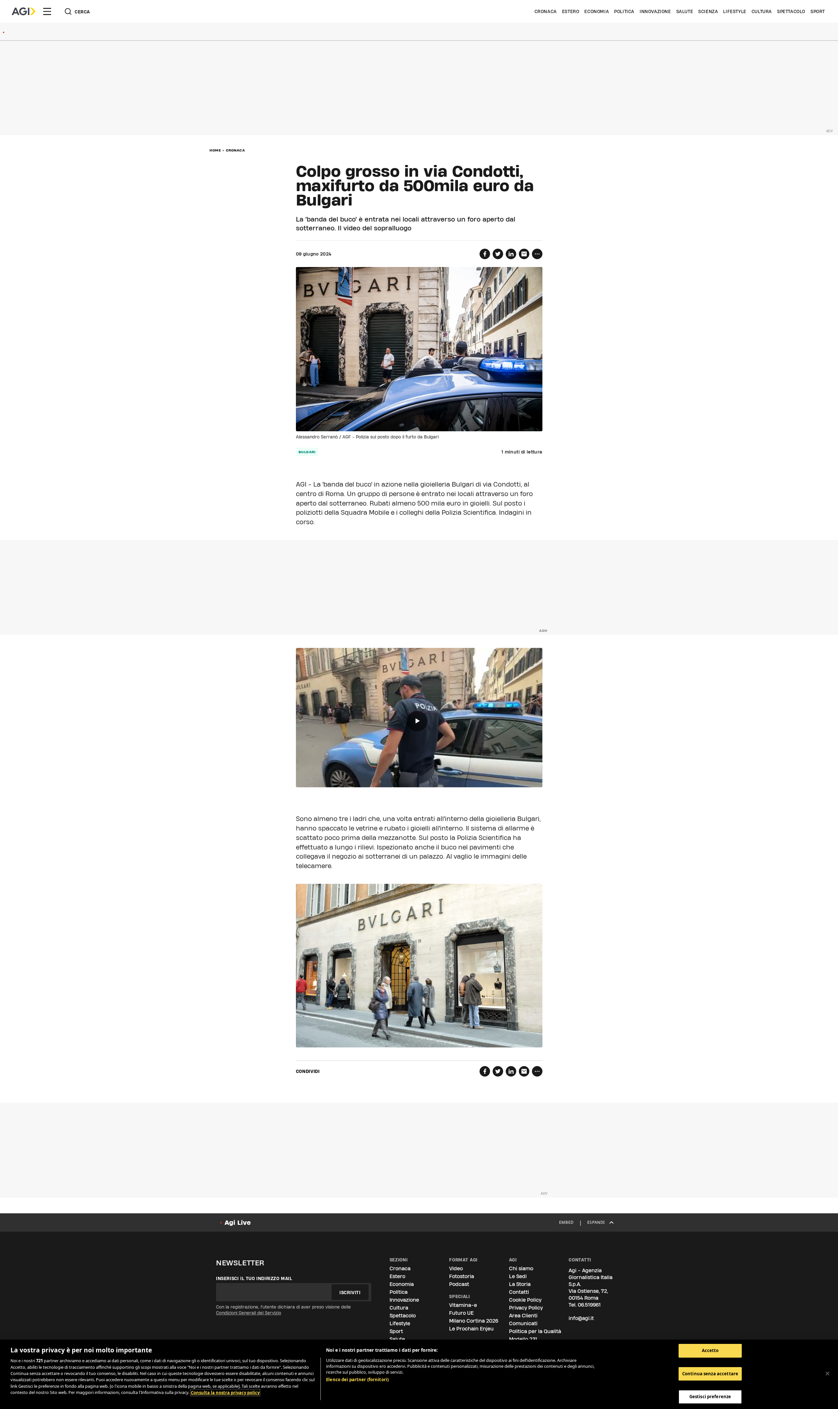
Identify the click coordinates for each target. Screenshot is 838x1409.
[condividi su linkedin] (511, 254)
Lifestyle (734, 11)
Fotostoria (461, 1276)
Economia (596, 11)
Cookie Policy (525, 1300)
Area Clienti (523, 1315)
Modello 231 (523, 1339)
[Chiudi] (827, 1373)
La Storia (520, 1284)
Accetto (710, 1350)
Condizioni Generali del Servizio (248, 1312)
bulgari (307, 452)
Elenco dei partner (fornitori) (357, 1379)
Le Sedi (518, 1276)
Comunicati (523, 1323)
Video (456, 1268)
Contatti (519, 1292)
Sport (818, 11)
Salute (684, 11)
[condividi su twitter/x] (498, 254)
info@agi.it (581, 1318)
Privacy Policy (526, 1308)
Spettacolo (791, 11)
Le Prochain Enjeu (471, 1329)
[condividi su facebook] (485, 254)
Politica (624, 11)
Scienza (708, 11)
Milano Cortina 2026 (473, 1321)
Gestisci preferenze (710, 1397)
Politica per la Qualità (535, 1331)
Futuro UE (461, 1313)
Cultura (762, 11)
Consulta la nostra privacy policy (225, 1393)
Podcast (459, 1284)
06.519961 (589, 1305)
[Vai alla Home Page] (23, 11)
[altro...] (537, 254)
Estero (570, 11)
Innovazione (655, 11)
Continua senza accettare (710, 1374)
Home (215, 150)
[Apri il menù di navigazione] (47, 11)
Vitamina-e (463, 1305)
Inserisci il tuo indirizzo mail (254, 1278)
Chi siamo (521, 1268)
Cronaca (546, 11)
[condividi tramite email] (524, 254)
